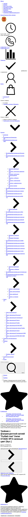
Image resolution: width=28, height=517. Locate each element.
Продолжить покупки (8, 121)
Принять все (3, 515)
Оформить (16, 104)
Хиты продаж (12, 15)
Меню (2, 1)
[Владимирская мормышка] (4, 22)
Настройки (17, 515)
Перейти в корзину (8, 104)
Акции (2, 15)
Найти (22, 372)
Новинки (6, 15)
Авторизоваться (23, 448)
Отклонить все (11, 515)
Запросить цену (4, 473)
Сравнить (11, 473)
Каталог (3, 132)
